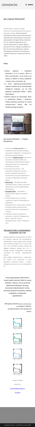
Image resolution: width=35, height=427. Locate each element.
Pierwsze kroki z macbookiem (17, 230)
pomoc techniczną (25, 304)
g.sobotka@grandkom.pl (17, 388)
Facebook (17, 392)
